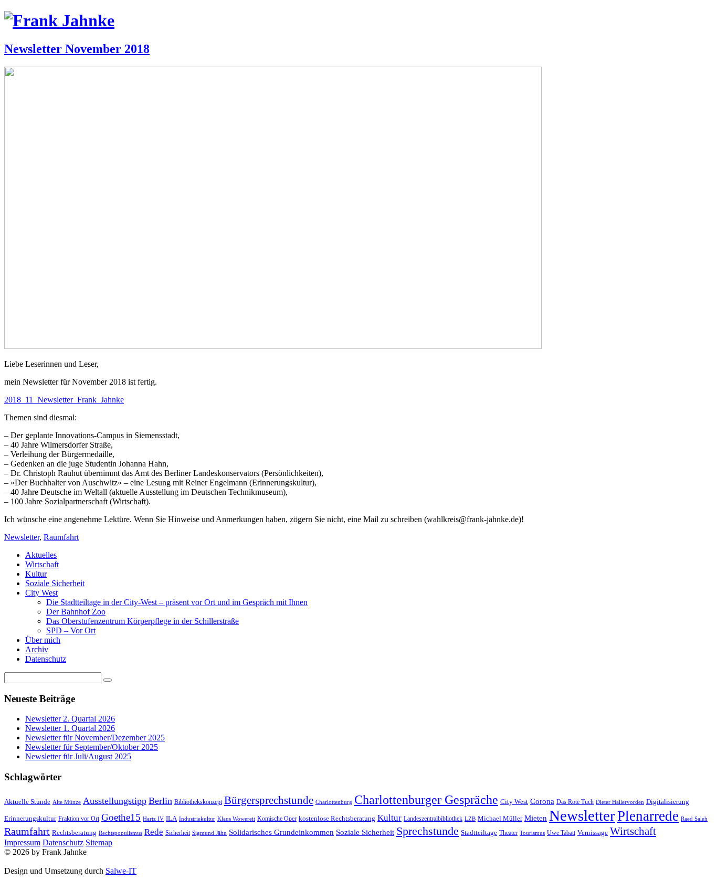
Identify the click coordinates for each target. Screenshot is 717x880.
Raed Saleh (694, 819)
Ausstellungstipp (114, 801)
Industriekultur (197, 819)
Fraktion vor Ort (78, 818)
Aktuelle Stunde (27, 801)
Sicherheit (177, 832)
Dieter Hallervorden (620, 802)
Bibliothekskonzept (198, 801)
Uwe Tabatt (561, 832)
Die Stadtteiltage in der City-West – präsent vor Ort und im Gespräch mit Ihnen (177, 602)
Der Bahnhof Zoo (76, 611)
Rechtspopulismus (120, 833)
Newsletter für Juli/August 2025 (78, 756)
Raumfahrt (61, 537)
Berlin (160, 801)
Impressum (22, 842)
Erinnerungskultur (30, 818)
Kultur (36, 573)
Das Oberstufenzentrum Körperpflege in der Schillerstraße (142, 621)
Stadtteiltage (479, 832)
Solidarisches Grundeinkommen (281, 832)
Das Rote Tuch (575, 801)
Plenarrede (648, 816)
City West (41, 592)
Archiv (36, 649)
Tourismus (532, 833)
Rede (153, 832)
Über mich (42, 639)
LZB (470, 819)
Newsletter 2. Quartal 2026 (70, 718)
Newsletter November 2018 (77, 49)
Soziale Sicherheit (55, 583)
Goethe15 (121, 817)
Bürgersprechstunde (268, 800)
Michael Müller (500, 818)
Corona (542, 801)
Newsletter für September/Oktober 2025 (91, 747)
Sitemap (99, 842)
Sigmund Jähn (209, 833)
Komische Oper (277, 818)
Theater (508, 832)
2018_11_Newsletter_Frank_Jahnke (64, 399)
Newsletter (21, 537)
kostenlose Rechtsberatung (337, 818)
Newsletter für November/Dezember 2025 (95, 737)
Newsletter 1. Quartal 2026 (70, 728)
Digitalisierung (667, 801)
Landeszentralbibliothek (433, 818)
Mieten (535, 817)
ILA (171, 818)
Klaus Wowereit (236, 819)
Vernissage (592, 832)
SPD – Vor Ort (71, 630)
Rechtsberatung (74, 832)
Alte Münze (66, 802)
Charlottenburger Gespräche (426, 800)
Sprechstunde (427, 830)
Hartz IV (153, 819)
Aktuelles (41, 554)
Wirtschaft (42, 564)
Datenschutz (45, 658)
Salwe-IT (121, 870)
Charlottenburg (333, 802)
